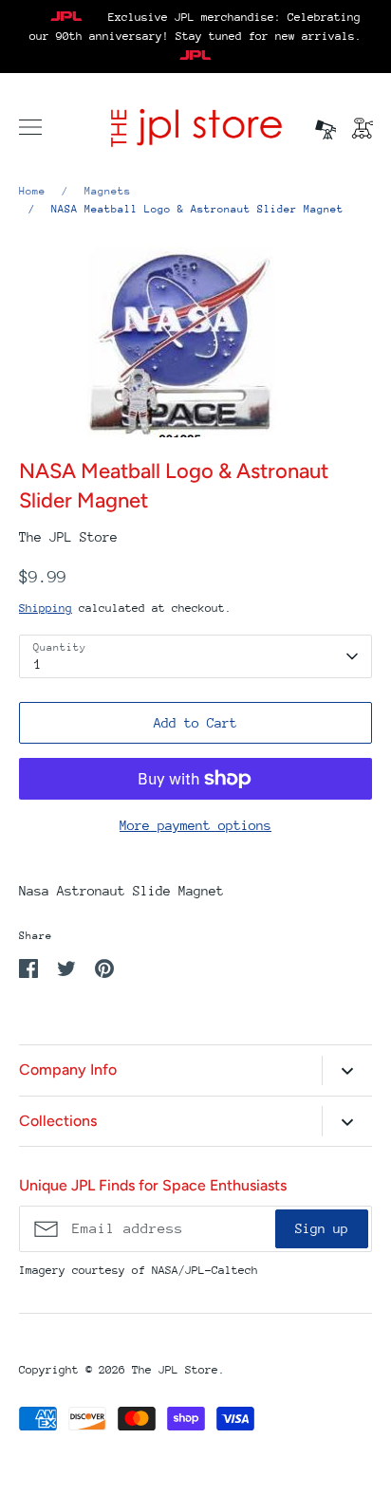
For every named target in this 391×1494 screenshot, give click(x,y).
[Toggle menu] (30, 127)
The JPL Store (68, 536)
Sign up (321, 1228)
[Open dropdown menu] (347, 1071)
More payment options (195, 825)
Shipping (45, 608)
